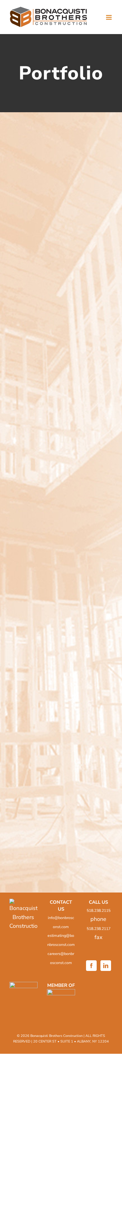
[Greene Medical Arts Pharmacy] (61, 805)
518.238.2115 (98, 910)
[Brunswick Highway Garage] (61, 499)
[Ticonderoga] (61, 216)
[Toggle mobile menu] (109, 17)
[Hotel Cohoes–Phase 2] (61, 568)
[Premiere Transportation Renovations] (61, 707)
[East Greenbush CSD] (61, 358)
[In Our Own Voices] (61, 429)
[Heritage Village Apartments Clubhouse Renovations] (61, 637)
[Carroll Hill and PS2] (61, 287)
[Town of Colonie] (61, 145)
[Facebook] (91, 965)
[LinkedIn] (105, 965)
